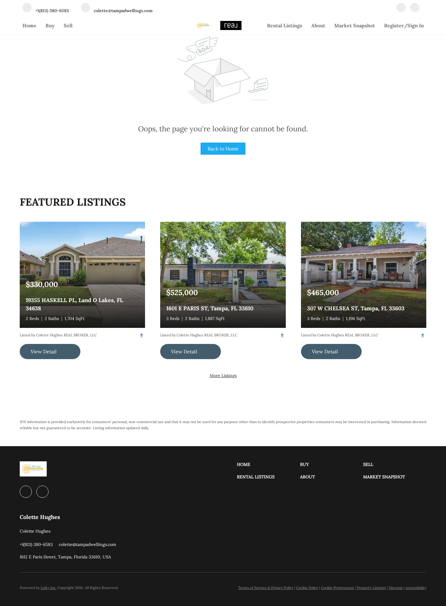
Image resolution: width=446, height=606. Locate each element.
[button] (268, 464)
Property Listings (371, 587)
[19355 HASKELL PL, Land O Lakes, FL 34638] (82, 274)
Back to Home (223, 149)
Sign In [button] (415, 25)
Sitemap (396, 587)
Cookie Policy (307, 587)
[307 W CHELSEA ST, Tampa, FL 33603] (363, 274)
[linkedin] (401, 8)
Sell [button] (68, 25)
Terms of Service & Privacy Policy (265, 587)
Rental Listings (284, 25)
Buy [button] (50, 25)
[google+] (414, 8)
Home (29, 25)
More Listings (223, 375)
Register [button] (394, 25)
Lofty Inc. (48, 587)
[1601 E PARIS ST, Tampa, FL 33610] (223, 274)
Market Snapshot (354, 25)
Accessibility (415, 587)
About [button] (318, 25)
